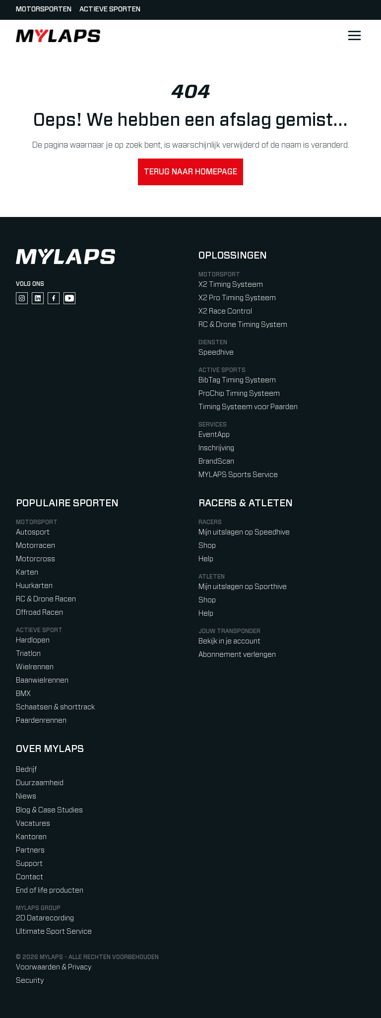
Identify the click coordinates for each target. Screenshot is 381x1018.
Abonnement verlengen (237, 654)
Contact (29, 877)
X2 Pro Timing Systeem (237, 298)
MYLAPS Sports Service (238, 475)
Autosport (33, 532)
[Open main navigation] (354, 36)
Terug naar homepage (190, 172)
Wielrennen (35, 667)
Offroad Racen (39, 612)
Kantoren (31, 837)
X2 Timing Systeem (230, 284)
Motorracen (35, 545)
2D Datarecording (45, 918)
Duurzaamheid (40, 783)
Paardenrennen (41, 720)
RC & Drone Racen (46, 599)
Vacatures (33, 823)
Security (30, 980)
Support (29, 863)
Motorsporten (43, 9)
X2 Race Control (225, 311)
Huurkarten (34, 585)
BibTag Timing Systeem (237, 380)
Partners (30, 850)
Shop (207, 545)
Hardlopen (33, 640)
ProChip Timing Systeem (239, 393)
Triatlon (28, 653)
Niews (26, 796)
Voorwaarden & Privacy (53, 967)
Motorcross (35, 559)
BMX (23, 693)
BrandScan (216, 461)
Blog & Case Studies (49, 810)
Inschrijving (216, 448)
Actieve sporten (109, 9)
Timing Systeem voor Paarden (248, 407)
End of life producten (49, 890)
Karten (27, 572)
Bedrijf (26, 769)
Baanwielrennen (42, 680)
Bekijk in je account (229, 641)
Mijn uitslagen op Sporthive (242, 586)
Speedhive (216, 352)
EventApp (214, 434)
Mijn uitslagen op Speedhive (244, 532)
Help (205, 559)
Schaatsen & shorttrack (55, 707)
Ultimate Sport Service (54, 931)
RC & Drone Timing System (242, 324)
